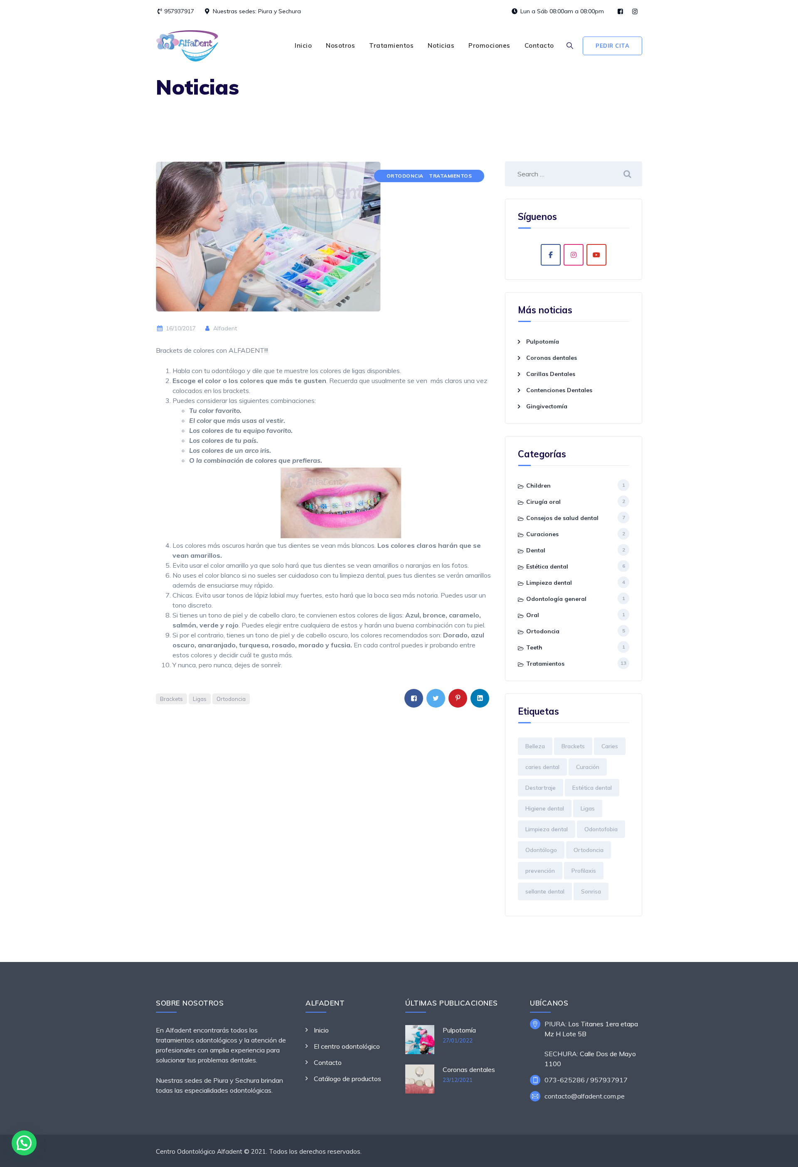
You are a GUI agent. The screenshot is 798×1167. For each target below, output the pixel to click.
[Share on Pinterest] (457, 698)
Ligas (200, 699)
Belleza (535, 746)
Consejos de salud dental (562, 518)
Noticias (441, 45)
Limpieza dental (549, 582)
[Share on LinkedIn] (479, 698)
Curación (587, 767)
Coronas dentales (551, 357)
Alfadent (224, 328)
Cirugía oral (543, 501)
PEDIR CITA (612, 45)
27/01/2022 (458, 1040)
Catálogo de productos (347, 1078)
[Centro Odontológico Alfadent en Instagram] (574, 255)
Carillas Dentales (550, 374)
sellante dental (544, 891)
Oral (532, 615)
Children (538, 485)
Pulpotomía (542, 341)
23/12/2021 (458, 1080)
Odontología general (556, 599)
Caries (609, 746)
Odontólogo (541, 850)
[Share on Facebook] (413, 698)
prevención (540, 870)
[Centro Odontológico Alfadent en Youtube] (596, 255)
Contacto (539, 45)
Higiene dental (544, 808)
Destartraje (540, 787)
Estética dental (547, 566)
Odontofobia (601, 829)
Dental (535, 550)
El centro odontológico (347, 1046)
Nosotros (340, 45)
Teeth (534, 647)
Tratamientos (391, 45)
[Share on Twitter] (435, 698)
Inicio (303, 45)
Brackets (171, 699)
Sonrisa (591, 891)
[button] (24, 1142)
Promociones (489, 45)
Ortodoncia (405, 176)
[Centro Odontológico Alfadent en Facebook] (551, 255)
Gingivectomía (546, 406)
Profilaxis (583, 870)
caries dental (542, 767)
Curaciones (542, 534)
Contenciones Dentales (559, 390)
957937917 (179, 11)
